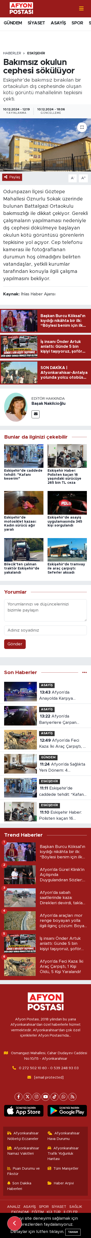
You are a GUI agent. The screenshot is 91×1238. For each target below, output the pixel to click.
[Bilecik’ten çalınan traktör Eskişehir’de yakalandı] (23, 550)
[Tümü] (84, 672)
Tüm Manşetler (65, 1168)
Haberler (12, 53)
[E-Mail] (36, 414)
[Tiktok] (54, 1097)
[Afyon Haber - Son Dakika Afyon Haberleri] (21, 8)
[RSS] (72, 1097)
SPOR (77, 23)
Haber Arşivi (64, 1183)
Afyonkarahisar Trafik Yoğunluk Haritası (63, 1153)
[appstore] (24, 1112)
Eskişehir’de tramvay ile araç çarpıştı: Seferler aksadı (66, 568)
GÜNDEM (13, 23)
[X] (28, 1097)
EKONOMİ (20, 1212)
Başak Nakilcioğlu (49, 404)
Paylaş (14, 177)
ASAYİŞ (58, 23)
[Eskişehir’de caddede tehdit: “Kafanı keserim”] (23, 456)
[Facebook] (19, 1097)
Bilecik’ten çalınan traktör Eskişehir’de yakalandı (21, 568)
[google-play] (67, 1112)
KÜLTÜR (54, 1212)
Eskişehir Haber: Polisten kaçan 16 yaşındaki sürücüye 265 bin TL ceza (62, 816)
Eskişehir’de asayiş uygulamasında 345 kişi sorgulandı (65, 521)
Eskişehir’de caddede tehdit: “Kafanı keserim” (23, 475)
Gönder (15, 644)
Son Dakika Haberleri (19, 1185)
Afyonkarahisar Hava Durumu (64, 1135)
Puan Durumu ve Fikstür (23, 1171)
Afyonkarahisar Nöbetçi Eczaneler (23, 1135)
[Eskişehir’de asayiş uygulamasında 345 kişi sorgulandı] (67, 502)
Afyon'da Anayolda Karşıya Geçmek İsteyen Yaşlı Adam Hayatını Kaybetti (62, 696)
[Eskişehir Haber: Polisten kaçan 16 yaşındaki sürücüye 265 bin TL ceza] (67, 456)
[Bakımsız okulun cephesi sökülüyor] (45, 144)
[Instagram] (37, 1097)
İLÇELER (71, 1212)
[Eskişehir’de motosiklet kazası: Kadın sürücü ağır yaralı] (23, 502)
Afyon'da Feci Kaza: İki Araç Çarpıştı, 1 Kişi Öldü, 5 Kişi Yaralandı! (61, 744)
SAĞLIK (75, 1207)
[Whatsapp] (63, 1097)
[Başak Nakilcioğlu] (15, 407)
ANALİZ (13, 1207)
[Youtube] (45, 1097)
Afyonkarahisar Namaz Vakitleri (23, 1150)
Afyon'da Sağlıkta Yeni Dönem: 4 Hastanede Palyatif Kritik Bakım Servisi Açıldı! (62, 768)
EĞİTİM (38, 1212)
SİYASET (36, 23)
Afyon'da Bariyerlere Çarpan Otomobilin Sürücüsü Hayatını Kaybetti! (59, 720)
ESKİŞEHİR (36, 53)
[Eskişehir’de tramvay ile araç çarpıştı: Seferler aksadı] (67, 550)
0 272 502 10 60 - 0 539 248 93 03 (49, 1068)
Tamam (73, 1232)
